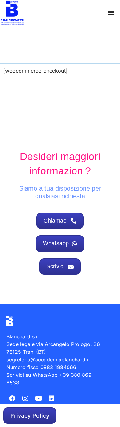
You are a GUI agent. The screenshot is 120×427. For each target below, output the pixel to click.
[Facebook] (12, 398)
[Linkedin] (51, 398)
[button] (111, 12)
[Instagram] (25, 398)
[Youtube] (38, 398)
